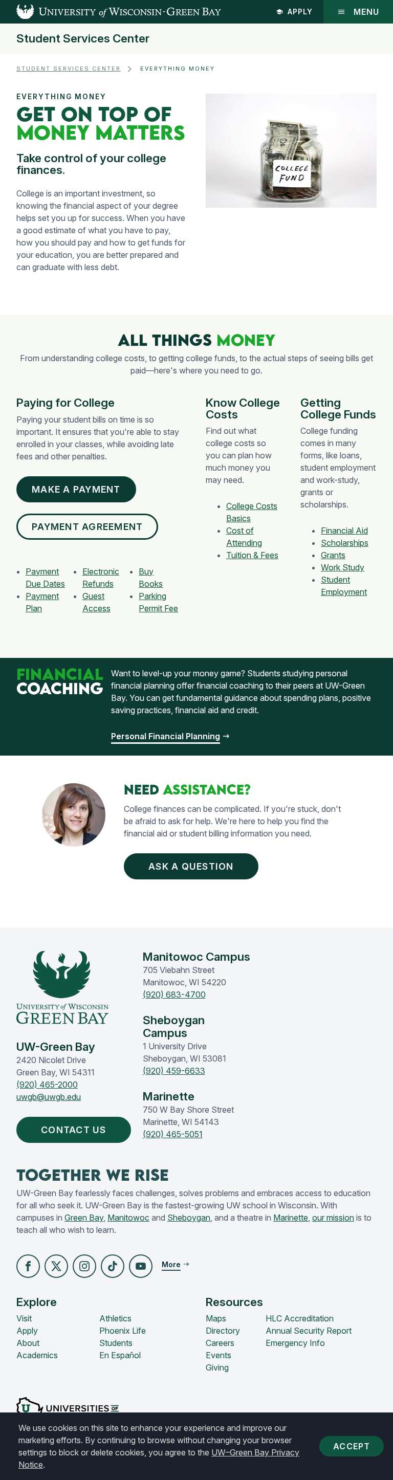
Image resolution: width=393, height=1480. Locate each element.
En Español (120, 1355)
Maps (216, 1318)
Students (116, 1343)
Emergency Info (295, 1343)
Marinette (290, 1217)
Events (218, 1355)
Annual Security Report (309, 1331)
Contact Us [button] (73, 1129)
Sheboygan (188, 1217)
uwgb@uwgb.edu (48, 1097)
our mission (333, 1217)
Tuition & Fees (252, 555)
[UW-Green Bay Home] (110, 12)
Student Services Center (82, 39)
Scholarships (344, 543)
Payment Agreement (87, 526)
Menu (366, 12)
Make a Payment (76, 489)
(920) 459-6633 (174, 1071)
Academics (37, 1355)
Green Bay (83, 1217)
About (27, 1343)
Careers (220, 1343)
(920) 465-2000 (47, 1084)
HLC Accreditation (300, 1318)
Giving (217, 1367)
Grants (333, 555)
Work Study (342, 567)
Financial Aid (344, 530)
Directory (223, 1331)
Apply (300, 11)
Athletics (115, 1318)
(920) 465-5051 (173, 1134)
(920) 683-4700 (174, 994)
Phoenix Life (122, 1331)
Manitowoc (128, 1217)
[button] (28, 1266)
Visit (24, 1318)
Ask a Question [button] (191, 866)
